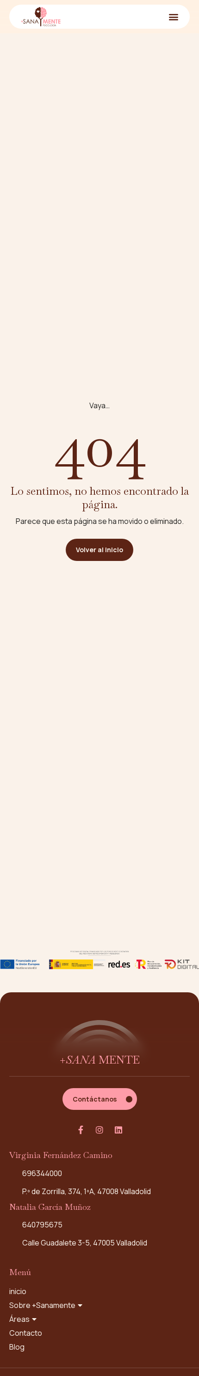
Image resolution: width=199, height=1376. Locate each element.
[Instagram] (99, 1129)
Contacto (25, 1333)
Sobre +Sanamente (42, 1305)
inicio (17, 1291)
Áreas (19, 1319)
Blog (17, 1347)
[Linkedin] (118, 1129)
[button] (173, 16)
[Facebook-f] (80, 1129)
